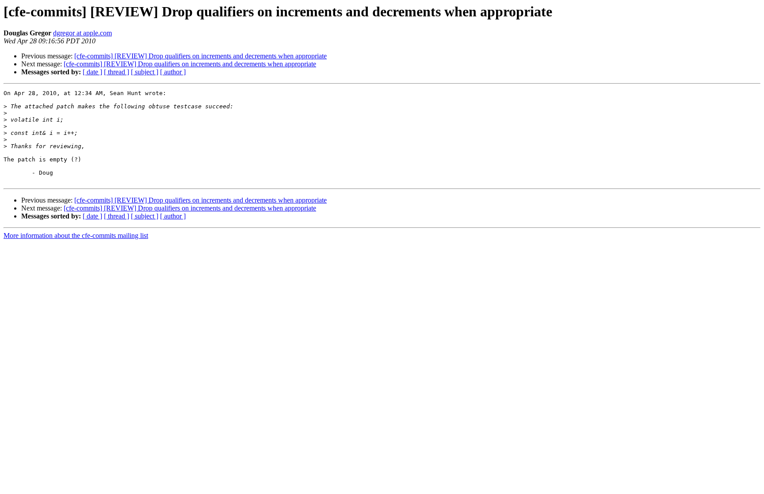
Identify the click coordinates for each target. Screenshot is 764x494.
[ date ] (92, 72)
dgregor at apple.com (82, 33)
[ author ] (173, 72)
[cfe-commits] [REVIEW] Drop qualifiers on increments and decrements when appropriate (200, 56)
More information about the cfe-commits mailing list (76, 235)
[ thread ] (116, 72)
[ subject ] (144, 72)
